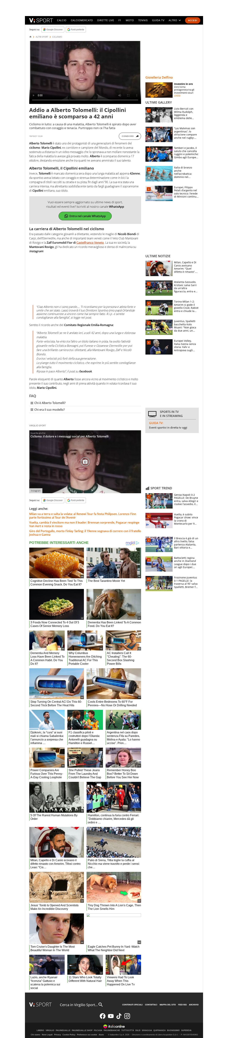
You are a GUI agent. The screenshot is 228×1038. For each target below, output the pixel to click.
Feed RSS (182, 1004)
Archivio (194, 1004)
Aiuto (101, 1035)
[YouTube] (111, 1018)
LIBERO (40, 1030)
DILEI (137, 1030)
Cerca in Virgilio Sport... (79, 1004)
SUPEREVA (186, 1030)
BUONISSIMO (173, 1030)
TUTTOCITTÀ (127, 1030)
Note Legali (47, 1035)
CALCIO (61, 20)
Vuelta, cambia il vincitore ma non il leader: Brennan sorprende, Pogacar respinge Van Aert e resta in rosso (84, 524)
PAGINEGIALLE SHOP (82, 1030)
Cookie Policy (69, 1035)
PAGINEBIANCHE (112, 1030)
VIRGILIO (50, 1030)
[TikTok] (119, 1018)
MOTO (130, 20)
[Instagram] (127, 1018)
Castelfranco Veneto (90, 243)
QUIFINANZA (159, 1030)
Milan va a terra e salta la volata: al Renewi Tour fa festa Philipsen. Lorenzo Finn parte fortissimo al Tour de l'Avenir (82, 515)
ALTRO (173, 20)
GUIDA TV (158, 20)
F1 (119, 20)
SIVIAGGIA (147, 1030)
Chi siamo (35, 1035)
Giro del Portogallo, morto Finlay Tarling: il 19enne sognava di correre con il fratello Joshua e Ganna (85, 533)
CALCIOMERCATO (82, 20)
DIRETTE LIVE (105, 20)
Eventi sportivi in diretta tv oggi (168, 427)
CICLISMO (57, 37)
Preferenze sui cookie (87, 1035)
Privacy (57, 1035)
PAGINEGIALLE (63, 1030)
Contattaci (151, 1004)
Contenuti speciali (132, 1004)
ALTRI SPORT (42, 37)
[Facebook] (102, 1018)
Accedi (192, 20)
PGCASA (98, 1030)
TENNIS (143, 20)
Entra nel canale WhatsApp (87, 216)
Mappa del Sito (168, 1004)
